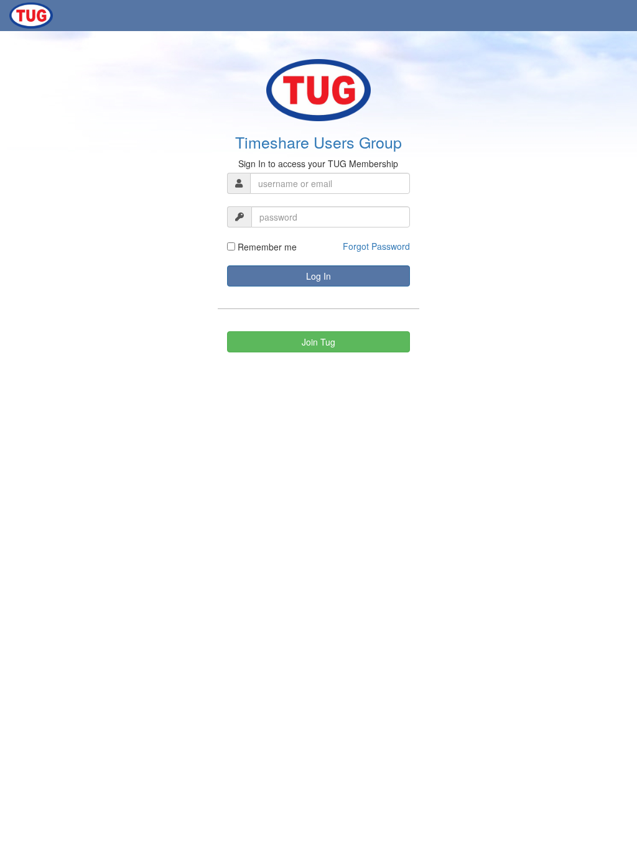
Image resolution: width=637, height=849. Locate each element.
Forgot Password (376, 246)
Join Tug (318, 342)
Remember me (266, 247)
